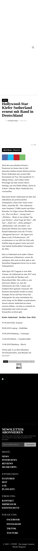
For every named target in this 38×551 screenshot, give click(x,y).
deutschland (14, 361)
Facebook (13, 519)
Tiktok (11, 528)
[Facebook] (5, 157)
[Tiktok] (3, 528)
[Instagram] (3, 524)
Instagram (14, 524)
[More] (28, 157)
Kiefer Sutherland (27, 361)
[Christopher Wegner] (4, 120)
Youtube (12, 533)
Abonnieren (30, 444)
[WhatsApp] (22, 157)
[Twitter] (11, 157)
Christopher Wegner (13, 120)
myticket (5, 355)
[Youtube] (3, 533)
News (5, 100)
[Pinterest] (16, 157)
